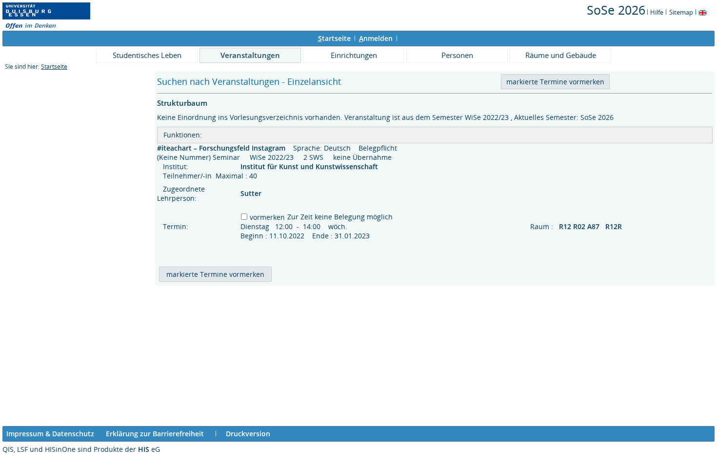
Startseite (54, 66)
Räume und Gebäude (560, 55)
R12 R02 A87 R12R (591, 226)
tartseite (334, 38)
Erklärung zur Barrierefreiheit (155, 433)
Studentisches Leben (147, 55)
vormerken (267, 217)
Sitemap (681, 12)
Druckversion (248, 433)
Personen (457, 55)
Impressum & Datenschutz (50, 433)
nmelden (376, 38)
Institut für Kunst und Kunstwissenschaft (310, 166)
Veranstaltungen (250, 55)
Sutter (250, 193)
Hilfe (656, 12)
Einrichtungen (354, 55)
